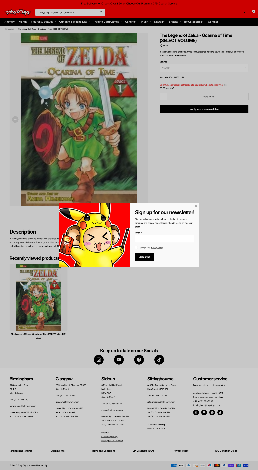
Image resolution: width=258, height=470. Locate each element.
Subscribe (144, 256)
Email (138, 232)
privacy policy (156, 247)
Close (196, 206)
